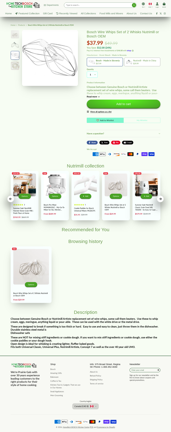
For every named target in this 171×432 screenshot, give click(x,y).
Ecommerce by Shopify (106, 427)
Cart (164, 5)
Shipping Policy (96, 379)
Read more (92, 97)
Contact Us (146, 13)
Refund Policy (95, 376)
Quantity (90, 69)
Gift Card (48, 13)
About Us (132, 13)
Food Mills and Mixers (111, 13)
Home (8, 13)
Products (21, 25)
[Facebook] (157, 13)
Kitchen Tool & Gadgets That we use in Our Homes (65, 386)
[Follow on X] (161, 13)
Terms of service (96, 383)
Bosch (52, 369)
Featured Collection (29, 13)
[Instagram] (165, 13)
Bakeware (54, 377)
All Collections (88, 13)
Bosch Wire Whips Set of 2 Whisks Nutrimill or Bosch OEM (31, 274)
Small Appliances (57, 391)
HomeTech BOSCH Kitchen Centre (76, 427)
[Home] (22, 5)
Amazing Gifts (56, 373)
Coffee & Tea (55, 381)
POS (91, 427)
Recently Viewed (68, 13)
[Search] (134, 5)
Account (157, 5)
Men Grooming (56, 395)
